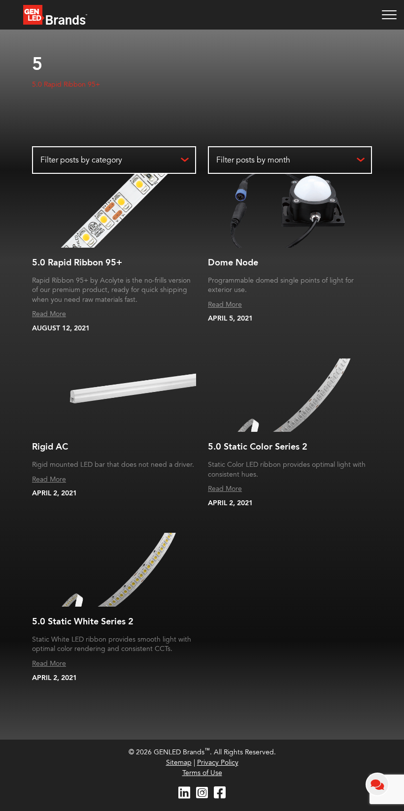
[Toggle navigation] (389, 14)
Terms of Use (202, 773)
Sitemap (179, 762)
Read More (49, 314)
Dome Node (233, 263)
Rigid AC (50, 447)
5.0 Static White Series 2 (83, 622)
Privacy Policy (217, 762)
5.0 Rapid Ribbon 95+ (66, 84)
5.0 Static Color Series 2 (257, 447)
